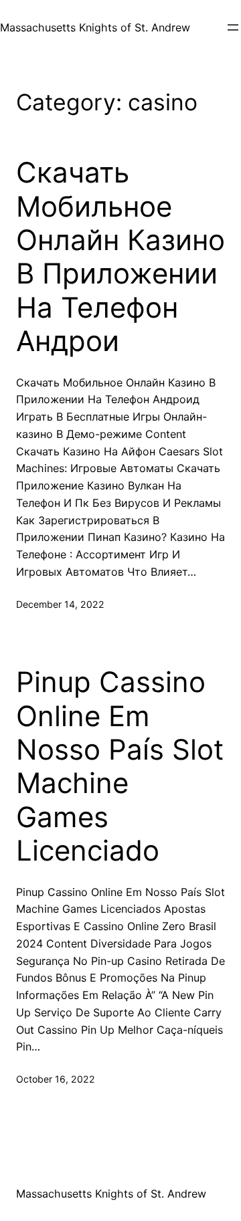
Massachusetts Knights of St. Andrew (95, 27)
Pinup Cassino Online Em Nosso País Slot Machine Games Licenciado (120, 766)
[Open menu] (233, 27)
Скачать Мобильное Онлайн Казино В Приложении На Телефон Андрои (120, 257)
